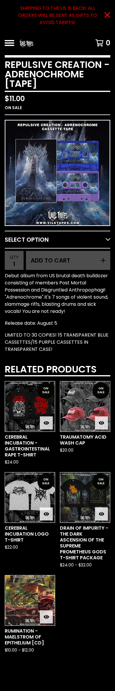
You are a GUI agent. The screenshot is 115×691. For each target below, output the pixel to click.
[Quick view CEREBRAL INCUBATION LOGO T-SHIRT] (46, 513)
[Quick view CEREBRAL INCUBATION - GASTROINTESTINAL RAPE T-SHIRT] (46, 422)
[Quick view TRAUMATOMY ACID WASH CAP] (101, 422)
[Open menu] (9, 43)
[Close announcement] (107, 15)
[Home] (51, 43)
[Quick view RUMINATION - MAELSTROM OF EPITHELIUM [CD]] (46, 616)
